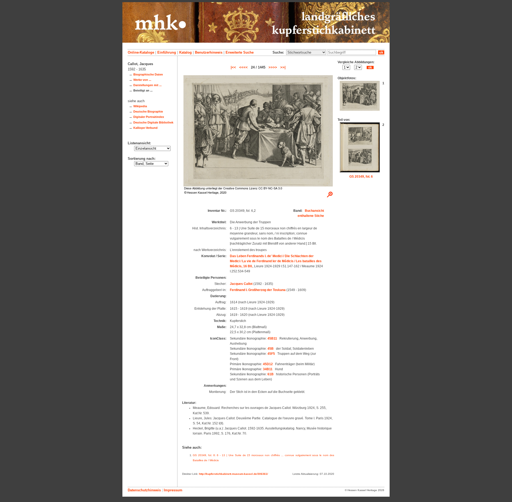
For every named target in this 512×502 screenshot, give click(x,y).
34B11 (268, 369)
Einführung (166, 52)
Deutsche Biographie (148, 111)
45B (270, 348)
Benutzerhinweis (208, 52)
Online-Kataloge (141, 52)
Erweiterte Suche (240, 52)
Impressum (173, 490)
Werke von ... (142, 79)
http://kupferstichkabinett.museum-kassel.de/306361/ (233, 473)
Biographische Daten (148, 74)
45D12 (268, 364)
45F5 (271, 353)
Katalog (185, 52)
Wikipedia (140, 106)
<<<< (243, 67)
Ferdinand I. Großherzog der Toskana (258, 290)
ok (381, 52)
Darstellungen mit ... (147, 85)
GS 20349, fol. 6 (361, 176)
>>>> (273, 67)
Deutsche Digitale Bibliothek (153, 122)
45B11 (272, 338)
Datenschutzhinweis (144, 490)
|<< (233, 67)
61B (270, 374)
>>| (283, 67)
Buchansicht (314, 210)
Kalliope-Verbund (145, 127)
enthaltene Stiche (311, 215)
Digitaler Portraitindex (148, 116)
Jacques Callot (241, 283)
